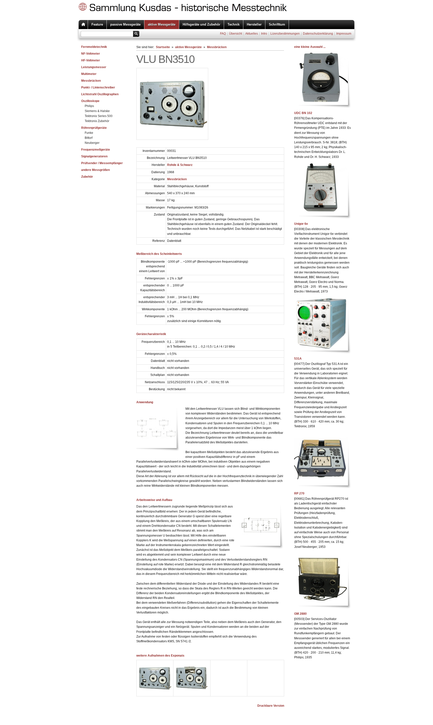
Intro (264, 33)
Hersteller (254, 24)
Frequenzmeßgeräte (95, 149)
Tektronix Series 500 (99, 116)
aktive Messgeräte (161, 24)
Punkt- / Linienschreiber (98, 87)
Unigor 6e (301, 224)
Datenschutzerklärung (318, 33)
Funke (89, 133)
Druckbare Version (270, 705)
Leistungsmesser (93, 67)
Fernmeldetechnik (94, 47)
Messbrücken (91, 80)
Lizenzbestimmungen (285, 33)
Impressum (343, 33)
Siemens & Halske (97, 111)
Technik (234, 24)
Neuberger (92, 143)
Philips (89, 106)
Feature (97, 24)
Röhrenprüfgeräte (94, 128)
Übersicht (235, 33)
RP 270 (299, 493)
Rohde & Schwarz (179, 165)
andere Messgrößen (95, 170)
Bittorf (88, 138)
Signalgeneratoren (94, 156)
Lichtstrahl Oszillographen (100, 94)
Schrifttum (277, 24)
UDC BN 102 (303, 113)
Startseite (163, 47)
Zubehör (87, 176)
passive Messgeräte (125, 24)
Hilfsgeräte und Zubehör (201, 24)
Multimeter (88, 74)
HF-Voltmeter (90, 60)
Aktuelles (251, 33)
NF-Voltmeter (90, 53)
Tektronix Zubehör (97, 121)
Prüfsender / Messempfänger (102, 163)
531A (298, 358)
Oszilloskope (90, 101)
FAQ (223, 33)
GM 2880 (300, 613)
